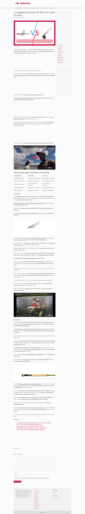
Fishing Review (44, 8)
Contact (51, 8)
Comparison (17, 448)
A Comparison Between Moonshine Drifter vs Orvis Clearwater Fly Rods (34, 423)
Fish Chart (59, 50)
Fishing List (60, 55)
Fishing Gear (26, 8)
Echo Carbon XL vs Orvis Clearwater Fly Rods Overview (30, 426)
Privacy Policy (55, 495)
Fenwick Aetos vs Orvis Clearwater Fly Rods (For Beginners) (31, 429)
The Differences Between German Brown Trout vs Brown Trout (32, 428)
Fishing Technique (35, 8)
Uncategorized (60, 62)
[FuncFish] (22, 3)
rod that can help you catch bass (32, 329)
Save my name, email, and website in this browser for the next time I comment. (32, 478)
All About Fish (18, 8)
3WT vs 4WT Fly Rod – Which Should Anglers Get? (29, 424)
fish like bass (32, 263)
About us (54, 492)
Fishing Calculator (61, 52)
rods (51, 280)
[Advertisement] (34, 62)
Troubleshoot (60, 60)
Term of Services (56, 497)
